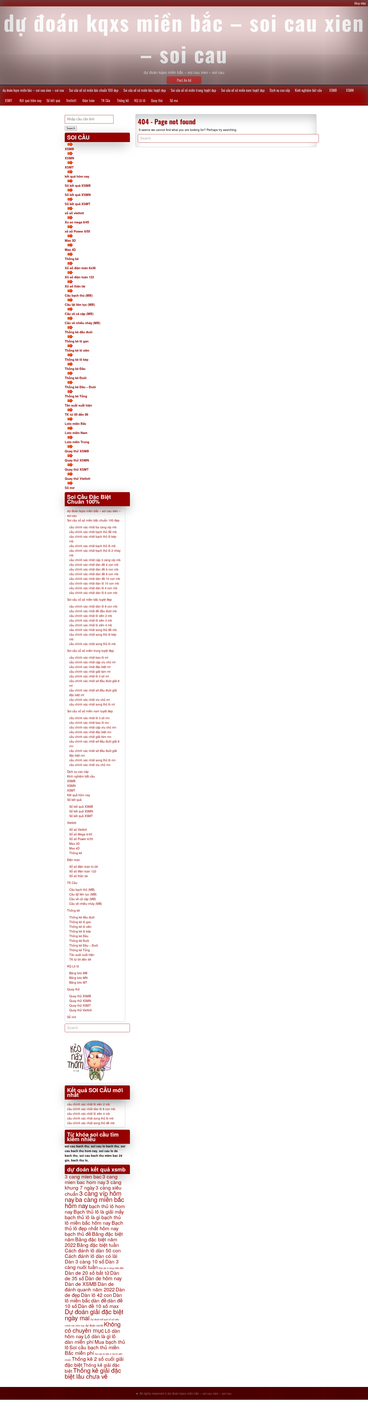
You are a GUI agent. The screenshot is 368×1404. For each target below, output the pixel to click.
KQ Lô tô (139, 100)
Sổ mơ (174, 100)
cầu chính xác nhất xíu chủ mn (90, 765)
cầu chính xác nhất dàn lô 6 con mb (93, 593)
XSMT (8, 100)
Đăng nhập (360, 3)
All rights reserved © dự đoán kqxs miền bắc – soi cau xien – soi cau (185, 1393)
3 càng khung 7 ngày (93, 1184)
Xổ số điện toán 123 (79, 277)
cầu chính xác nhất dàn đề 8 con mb (93, 574)
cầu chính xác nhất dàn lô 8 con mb (93, 606)
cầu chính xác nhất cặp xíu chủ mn (92, 727)
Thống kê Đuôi (75, 377)
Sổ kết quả (53, 100)
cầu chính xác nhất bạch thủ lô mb (92, 546)
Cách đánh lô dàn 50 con (93, 1250)
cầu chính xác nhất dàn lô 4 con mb (93, 588)
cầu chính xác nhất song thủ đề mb (93, 630)
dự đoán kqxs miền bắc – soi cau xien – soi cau (33, 90)
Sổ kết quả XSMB (78, 185)
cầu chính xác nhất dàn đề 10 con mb (94, 578)
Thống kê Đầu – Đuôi (80, 387)
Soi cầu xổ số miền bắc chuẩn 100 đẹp (93, 90)
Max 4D (70, 249)
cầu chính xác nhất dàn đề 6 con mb (93, 569)
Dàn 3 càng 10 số (84, 1261)
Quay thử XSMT (77, 469)
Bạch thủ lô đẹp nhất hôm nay (94, 1225)
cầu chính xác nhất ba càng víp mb (92, 527)
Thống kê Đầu (75, 368)
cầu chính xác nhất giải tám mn (90, 736)
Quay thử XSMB (77, 451)
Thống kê (123, 100)
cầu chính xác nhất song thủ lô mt (92, 704)
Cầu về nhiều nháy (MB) (82, 322)
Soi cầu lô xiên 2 (103, 1353)
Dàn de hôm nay (103, 1278)
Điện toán (88, 100)
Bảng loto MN (78, 978)
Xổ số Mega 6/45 (80, 834)
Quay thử (156, 100)
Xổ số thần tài (75, 286)
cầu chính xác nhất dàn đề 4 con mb (93, 564)
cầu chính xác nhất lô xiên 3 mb (90, 620)
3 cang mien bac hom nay (91, 1179)
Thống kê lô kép (76, 359)
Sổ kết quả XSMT (77, 203)
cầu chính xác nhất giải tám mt (90, 671)
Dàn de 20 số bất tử (87, 1272)
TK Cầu (105, 100)
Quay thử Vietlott (77, 478)
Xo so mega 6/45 (77, 222)
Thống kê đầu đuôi (78, 332)
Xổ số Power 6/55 (81, 839)
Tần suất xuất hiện (78, 405)
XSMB (333, 90)
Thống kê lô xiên (77, 350)
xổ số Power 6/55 (77, 231)
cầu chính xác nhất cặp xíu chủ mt (92, 662)
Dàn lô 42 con (96, 1294)
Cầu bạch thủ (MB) (79, 295)
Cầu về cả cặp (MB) (79, 313)
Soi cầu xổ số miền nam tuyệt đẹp (242, 90)
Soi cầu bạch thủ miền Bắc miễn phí (92, 1350)
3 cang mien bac (83, 1176)
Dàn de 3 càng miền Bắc (111, 1268)
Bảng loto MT (78, 982)
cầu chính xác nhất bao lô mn (89, 722)
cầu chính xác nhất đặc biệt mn (90, 732)
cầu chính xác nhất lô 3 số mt (89, 676)
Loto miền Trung (77, 442)
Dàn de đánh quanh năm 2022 (90, 1286)
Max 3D (70, 240)
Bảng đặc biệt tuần (98, 1244)
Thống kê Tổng (76, 396)
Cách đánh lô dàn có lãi (91, 1255)
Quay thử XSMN (77, 460)
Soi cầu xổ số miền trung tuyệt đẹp (193, 90)
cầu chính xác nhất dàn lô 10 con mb (94, 583)
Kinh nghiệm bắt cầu (308, 90)
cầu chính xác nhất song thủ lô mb (92, 644)
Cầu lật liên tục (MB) (80, 304)
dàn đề (98, 1300)
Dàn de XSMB (81, 1283)
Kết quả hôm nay (30, 100)
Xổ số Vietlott (78, 829)
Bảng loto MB (78, 973)
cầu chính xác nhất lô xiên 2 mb (90, 616)
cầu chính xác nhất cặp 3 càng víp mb (95, 560)
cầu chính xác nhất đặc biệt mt (90, 667)
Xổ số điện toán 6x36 (80, 268)
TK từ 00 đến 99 (76, 414)
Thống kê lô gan (77, 341)
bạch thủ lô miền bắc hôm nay (93, 1219)
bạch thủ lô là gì (83, 1217)
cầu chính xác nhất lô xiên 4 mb (90, 625)
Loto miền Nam (76, 432)
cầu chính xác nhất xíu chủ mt (89, 699)
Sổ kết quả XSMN (78, 194)
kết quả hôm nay (77, 176)
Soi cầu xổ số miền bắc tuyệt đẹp (144, 90)
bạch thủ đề (78, 1233)
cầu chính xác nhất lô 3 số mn (89, 718)
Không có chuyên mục (93, 1327)
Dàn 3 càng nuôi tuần (92, 1264)
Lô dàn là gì (98, 1336)
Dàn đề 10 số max (98, 1305)
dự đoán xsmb (94, 1325)
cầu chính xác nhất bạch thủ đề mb (93, 532)
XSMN (350, 90)
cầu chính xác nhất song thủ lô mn (92, 760)
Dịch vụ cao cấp (280, 90)
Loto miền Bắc (75, 423)
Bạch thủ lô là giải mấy (98, 1211)
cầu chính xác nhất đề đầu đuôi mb (93, 611)
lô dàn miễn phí (90, 1338)
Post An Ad (184, 80)
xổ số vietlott (74, 213)
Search (70, 128)
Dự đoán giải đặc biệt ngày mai (94, 1314)
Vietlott (71, 100)
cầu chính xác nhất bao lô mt (88, 657)
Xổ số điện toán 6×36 (83, 866)
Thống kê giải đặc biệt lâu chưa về (93, 1373)
